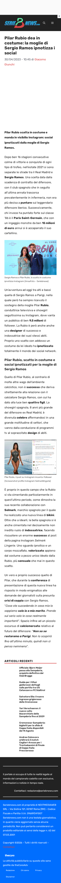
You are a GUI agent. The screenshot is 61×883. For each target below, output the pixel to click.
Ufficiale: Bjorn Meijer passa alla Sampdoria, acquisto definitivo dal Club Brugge (31, 671)
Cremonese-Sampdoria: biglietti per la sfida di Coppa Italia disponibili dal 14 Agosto (32, 726)
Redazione (10, 870)
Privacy (38, 870)
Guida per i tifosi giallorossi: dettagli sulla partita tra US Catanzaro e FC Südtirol (32, 686)
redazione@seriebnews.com (42, 790)
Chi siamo (25, 870)
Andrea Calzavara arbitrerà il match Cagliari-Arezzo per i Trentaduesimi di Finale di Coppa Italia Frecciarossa (32, 744)
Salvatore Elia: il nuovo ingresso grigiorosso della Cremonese (31, 699)
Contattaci (9, 847)
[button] (44, 23)
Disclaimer (10, 877)
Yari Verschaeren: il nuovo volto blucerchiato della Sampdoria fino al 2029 (31, 712)
